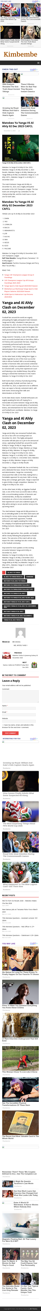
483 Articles (16, 642)
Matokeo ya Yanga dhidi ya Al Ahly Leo (18, 589)
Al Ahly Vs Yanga (14, 572)
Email (4, 712)
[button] (38, 62)
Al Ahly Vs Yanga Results (13, 577)
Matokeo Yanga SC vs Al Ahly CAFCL (17, 602)
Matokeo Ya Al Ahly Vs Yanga (14, 581)
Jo (19, 131)
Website (5, 718)
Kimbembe (29, 577)
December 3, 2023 (10, 131)
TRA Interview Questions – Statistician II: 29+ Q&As (20, 935)
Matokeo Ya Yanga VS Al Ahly (14, 593)
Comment (5, 689)
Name (4, 706)
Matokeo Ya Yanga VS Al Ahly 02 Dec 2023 (19, 598)
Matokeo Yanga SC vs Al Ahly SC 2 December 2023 (20, 606)
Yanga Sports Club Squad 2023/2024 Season (21, 286)
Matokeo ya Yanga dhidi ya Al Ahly (17, 585)
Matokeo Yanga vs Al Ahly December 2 (18, 616)
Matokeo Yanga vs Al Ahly (13, 611)
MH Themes (33, 1309)
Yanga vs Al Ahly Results (13, 620)
